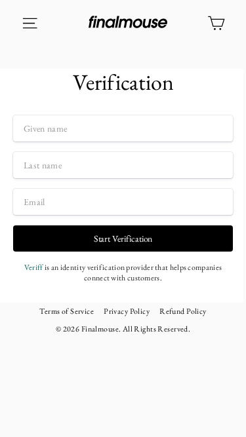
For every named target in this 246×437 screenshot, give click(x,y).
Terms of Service (66, 311)
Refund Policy (183, 311)
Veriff (33, 267)
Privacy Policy (127, 311)
